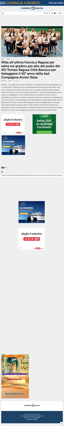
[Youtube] (55, 13)
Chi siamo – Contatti (32, 419)
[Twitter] (49, 13)
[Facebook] (44, 13)
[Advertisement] (29, 21)
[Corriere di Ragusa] (32, 10)
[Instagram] (47, 13)
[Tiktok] (52, 13)
